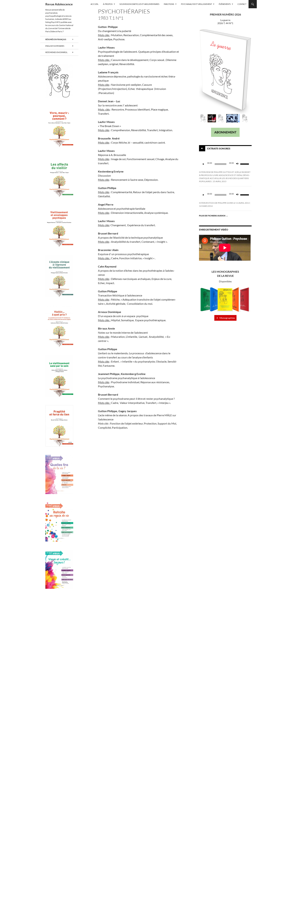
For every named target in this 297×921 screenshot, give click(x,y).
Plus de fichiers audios (213, 215)
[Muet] (237, 164)
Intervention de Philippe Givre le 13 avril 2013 (224, 203)
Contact (242, 4)
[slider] (245, 164)
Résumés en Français (55, 39)
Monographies (227, 317)
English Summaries (54, 46)
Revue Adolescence (59, 4)
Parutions (169, 4)
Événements (225, 4)
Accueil (94, 4)
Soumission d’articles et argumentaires (139, 4)
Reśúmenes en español (56, 52)
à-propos (108, 4)
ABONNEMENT (225, 132)
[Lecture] (203, 164)
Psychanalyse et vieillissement (196, 4)
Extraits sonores (218, 148)
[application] (225, 164)
